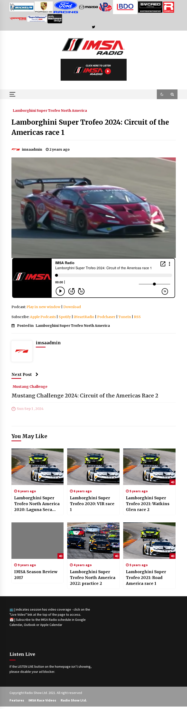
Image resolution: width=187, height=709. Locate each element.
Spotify (65, 317)
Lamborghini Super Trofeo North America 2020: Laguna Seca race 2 (37, 503)
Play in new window (43, 307)
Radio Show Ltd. (74, 700)
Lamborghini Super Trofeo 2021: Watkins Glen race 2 (147, 503)
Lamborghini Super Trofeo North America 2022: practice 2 (92, 577)
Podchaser (106, 317)
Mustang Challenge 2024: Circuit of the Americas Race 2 (84, 396)
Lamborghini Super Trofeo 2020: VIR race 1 (92, 503)
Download (72, 307)
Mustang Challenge (30, 387)
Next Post (21, 374)
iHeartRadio (84, 317)
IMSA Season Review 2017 (35, 574)
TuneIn (124, 317)
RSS (137, 317)
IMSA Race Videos (42, 700)
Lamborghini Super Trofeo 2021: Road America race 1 (146, 577)
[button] (162, 94)
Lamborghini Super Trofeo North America (50, 110)
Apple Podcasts (43, 317)
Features (16, 700)
